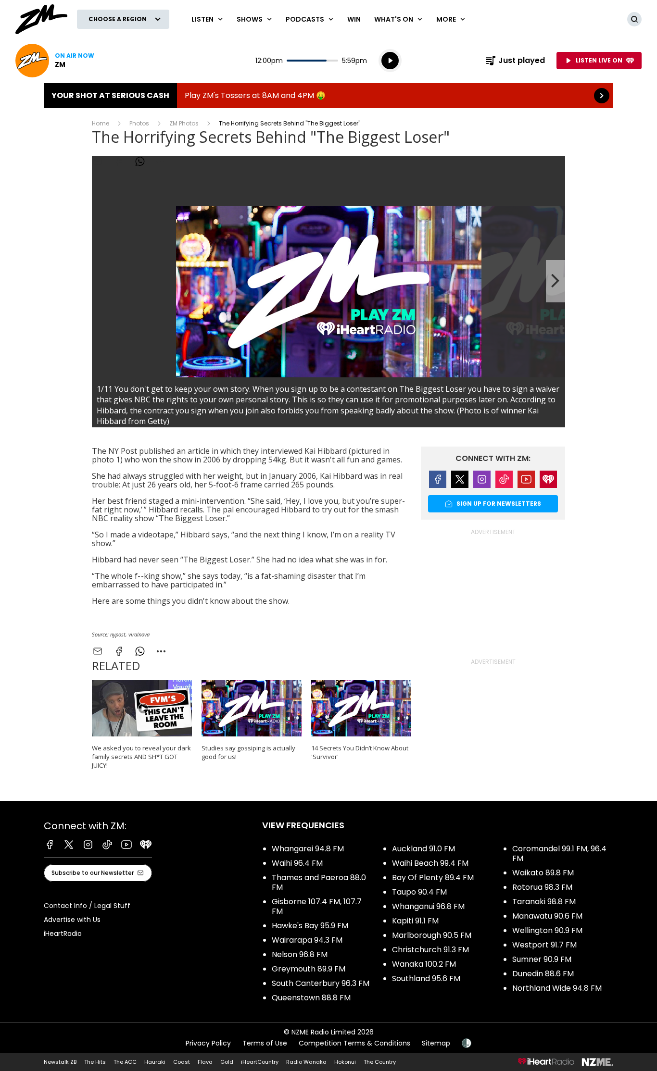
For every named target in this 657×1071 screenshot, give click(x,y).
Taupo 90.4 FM (419, 891)
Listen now (54, 60)
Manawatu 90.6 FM (547, 916)
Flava (205, 1062)
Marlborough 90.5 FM (431, 935)
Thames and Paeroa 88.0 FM (319, 882)
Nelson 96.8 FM (300, 954)
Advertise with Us (72, 919)
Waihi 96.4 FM (297, 863)
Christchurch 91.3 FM (430, 949)
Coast (181, 1062)
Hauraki (154, 1062)
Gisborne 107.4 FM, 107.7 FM (317, 906)
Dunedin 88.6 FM (543, 973)
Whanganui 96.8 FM (428, 906)
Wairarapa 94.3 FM (307, 940)
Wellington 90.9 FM (547, 930)
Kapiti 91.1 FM (415, 920)
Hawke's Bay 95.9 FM (310, 925)
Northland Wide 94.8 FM (557, 988)
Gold (226, 1062)
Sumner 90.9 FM (541, 959)
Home (100, 123)
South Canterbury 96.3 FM (320, 983)
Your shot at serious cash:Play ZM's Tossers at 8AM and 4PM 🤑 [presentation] (328, 95)
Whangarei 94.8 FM (308, 848)
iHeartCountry (259, 1062)
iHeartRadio (63, 933)
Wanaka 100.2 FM (424, 964)
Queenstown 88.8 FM (311, 997)
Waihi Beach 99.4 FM (430, 863)
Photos (139, 123)
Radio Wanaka (306, 1062)
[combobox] (161, 651)
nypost (118, 634)
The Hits (95, 1062)
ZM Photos (184, 123)
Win (354, 19)
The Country (380, 1062)
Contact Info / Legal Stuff (87, 905)
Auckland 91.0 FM (423, 848)
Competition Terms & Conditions (354, 1043)
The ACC (125, 1062)
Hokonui (345, 1062)
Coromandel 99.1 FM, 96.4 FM (559, 853)
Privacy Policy (208, 1043)
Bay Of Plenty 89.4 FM (433, 877)
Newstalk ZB (60, 1062)
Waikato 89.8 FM (543, 872)
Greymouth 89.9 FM (308, 968)
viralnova (139, 634)
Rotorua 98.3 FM (542, 887)
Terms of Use (264, 1043)
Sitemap (436, 1043)
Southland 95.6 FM (426, 978)
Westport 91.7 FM (544, 944)
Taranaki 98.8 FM (544, 901)
